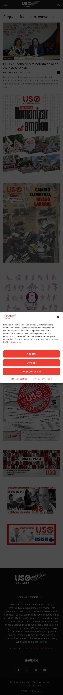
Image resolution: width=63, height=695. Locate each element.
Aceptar (31, 353)
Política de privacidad (42, 379)
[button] (58, 317)
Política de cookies (18, 379)
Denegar (31, 362)
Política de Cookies (12, 342)
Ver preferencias (31, 371)
